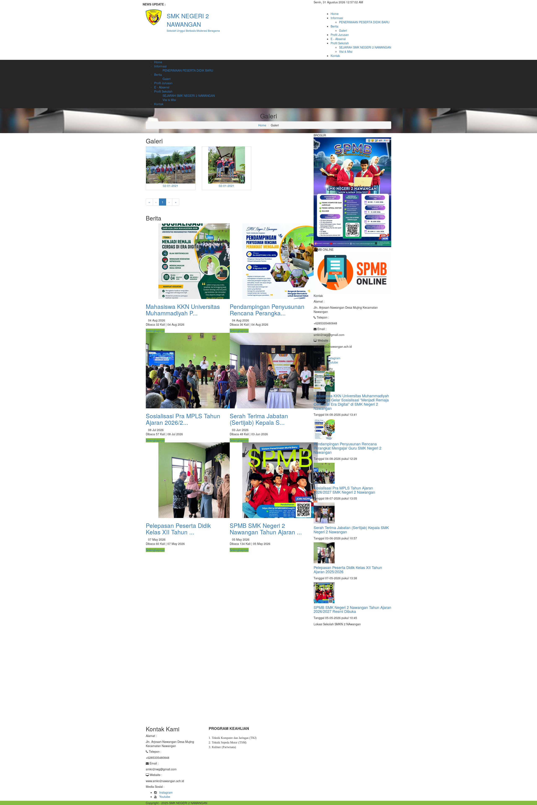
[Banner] (352, 192)
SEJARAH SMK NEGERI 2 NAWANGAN (365, 47)
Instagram (333, 358)
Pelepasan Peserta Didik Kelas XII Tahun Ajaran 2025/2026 (348, 569)
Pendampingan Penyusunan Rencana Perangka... (267, 309)
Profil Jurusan (340, 35)
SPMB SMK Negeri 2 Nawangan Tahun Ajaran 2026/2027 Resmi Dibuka (352, 609)
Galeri (343, 30)
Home (335, 14)
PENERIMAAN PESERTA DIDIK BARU (364, 22)
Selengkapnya (155, 331)
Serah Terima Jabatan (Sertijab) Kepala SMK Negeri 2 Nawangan (351, 529)
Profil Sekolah (340, 43)
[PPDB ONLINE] (352, 272)
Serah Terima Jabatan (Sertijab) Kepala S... (259, 419)
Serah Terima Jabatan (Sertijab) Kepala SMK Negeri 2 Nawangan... (220, 4)
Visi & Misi (345, 51)
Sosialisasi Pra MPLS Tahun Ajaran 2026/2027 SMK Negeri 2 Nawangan (344, 490)
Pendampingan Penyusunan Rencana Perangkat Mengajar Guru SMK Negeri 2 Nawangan (347, 448)
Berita (334, 26)
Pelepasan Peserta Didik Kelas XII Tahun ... (178, 528)
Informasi (337, 18)
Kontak (335, 56)
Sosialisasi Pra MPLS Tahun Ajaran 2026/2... (183, 419)
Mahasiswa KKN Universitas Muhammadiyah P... (183, 309)
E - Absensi (338, 39)
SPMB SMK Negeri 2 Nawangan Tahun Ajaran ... (266, 528)
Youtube (332, 362)
